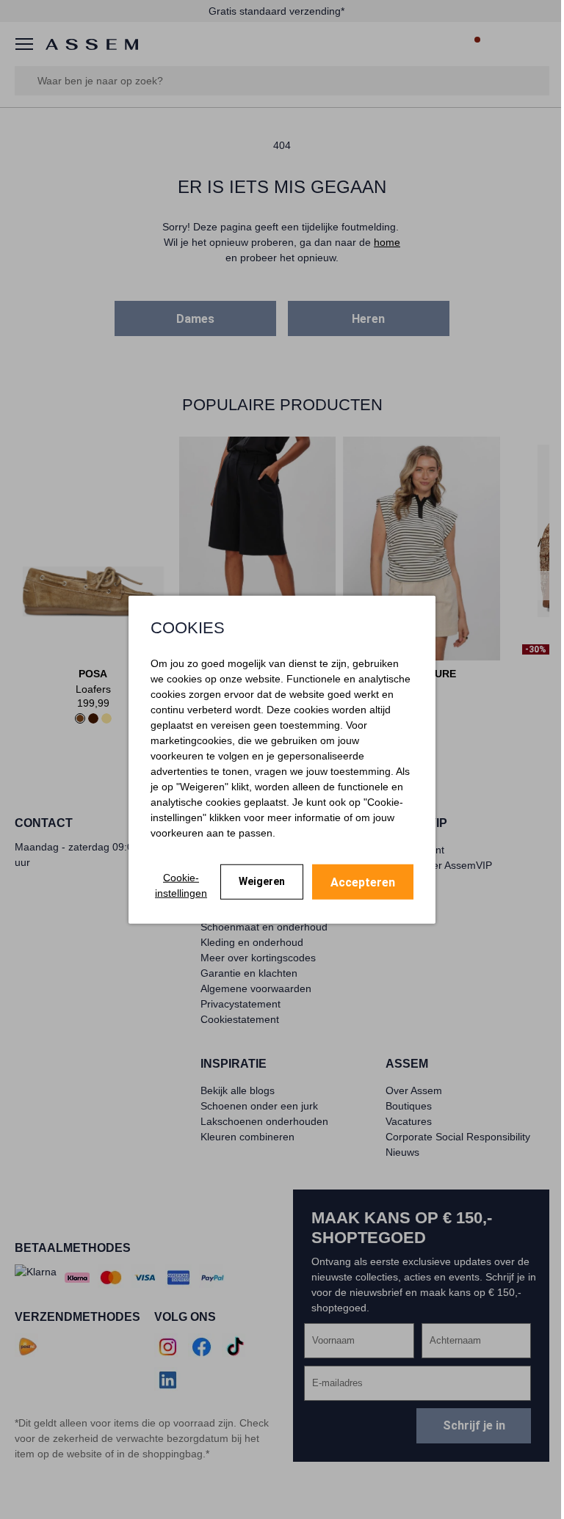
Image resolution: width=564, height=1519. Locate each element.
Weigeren (262, 881)
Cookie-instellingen (181, 884)
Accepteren (362, 882)
